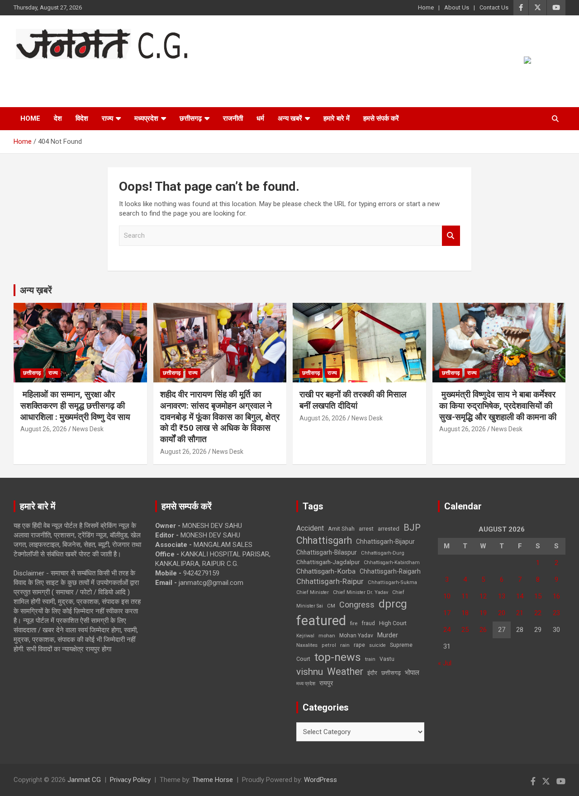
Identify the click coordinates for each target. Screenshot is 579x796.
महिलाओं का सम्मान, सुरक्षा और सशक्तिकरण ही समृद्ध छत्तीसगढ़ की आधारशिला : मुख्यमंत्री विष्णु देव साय (75, 405)
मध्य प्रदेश (305, 684)
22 (537, 613)
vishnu (309, 671)
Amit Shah (341, 528)
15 (537, 596)
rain (345, 645)
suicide (377, 645)
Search (451, 236)
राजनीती (233, 118)
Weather (345, 671)
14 (519, 596)
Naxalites (307, 645)
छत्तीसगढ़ (191, 118)
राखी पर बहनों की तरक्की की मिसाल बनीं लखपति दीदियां (352, 400)
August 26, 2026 (43, 429)
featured (321, 620)
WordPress (320, 780)
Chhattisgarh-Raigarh (390, 571)
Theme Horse (212, 780)
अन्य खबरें (290, 118)
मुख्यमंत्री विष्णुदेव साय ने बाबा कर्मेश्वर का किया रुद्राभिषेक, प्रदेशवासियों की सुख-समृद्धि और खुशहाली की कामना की (497, 405)
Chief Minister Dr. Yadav (360, 592)
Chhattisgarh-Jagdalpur (328, 561)
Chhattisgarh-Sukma (392, 582)
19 (483, 613)
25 (465, 630)
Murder (387, 635)
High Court (393, 623)
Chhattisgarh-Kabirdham (392, 562)
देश (58, 118)
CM (331, 606)
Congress (357, 604)
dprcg (393, 604)
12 (483, 596)
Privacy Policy (130, 780)
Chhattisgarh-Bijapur (385, 541)
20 (501, 613)
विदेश (82, 118)
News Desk (88, 429)
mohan (326, 636)
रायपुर (326, 683)
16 (556, 596)
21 (519, 613)
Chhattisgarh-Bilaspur (326, 552)
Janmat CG (58, 72)
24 (447, 630)
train (370, 659)
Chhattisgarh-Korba (326, 571)
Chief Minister (312, 592)
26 (483, 630)
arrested (388, 528)
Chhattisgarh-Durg (382, 553)
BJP (412, 527)
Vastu (387, 659)
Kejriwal (305, 636)
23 (556, 613)
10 (447, 596)
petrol (329, 645)
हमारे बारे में (336, 118)
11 (465, 596)
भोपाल (412, 673)
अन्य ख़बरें (36, 290)
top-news (337, 657)
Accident (310, 528)
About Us (456, 7)
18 (465, 613)
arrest (366, 529)
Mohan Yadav (356, 635)
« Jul (444, 663)
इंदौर (372, 672)
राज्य (107, 118)
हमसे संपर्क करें (381, 118)
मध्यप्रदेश (146, 118)
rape (359, 644)
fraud (368, 623)
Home (426, 7)
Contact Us (493, 7)
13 (501, 596)
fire (353, 623)
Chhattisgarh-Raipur (330, 581)
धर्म (260, 118)
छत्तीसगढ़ (391, 672)
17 (447, 613)
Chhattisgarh (324, 540)
